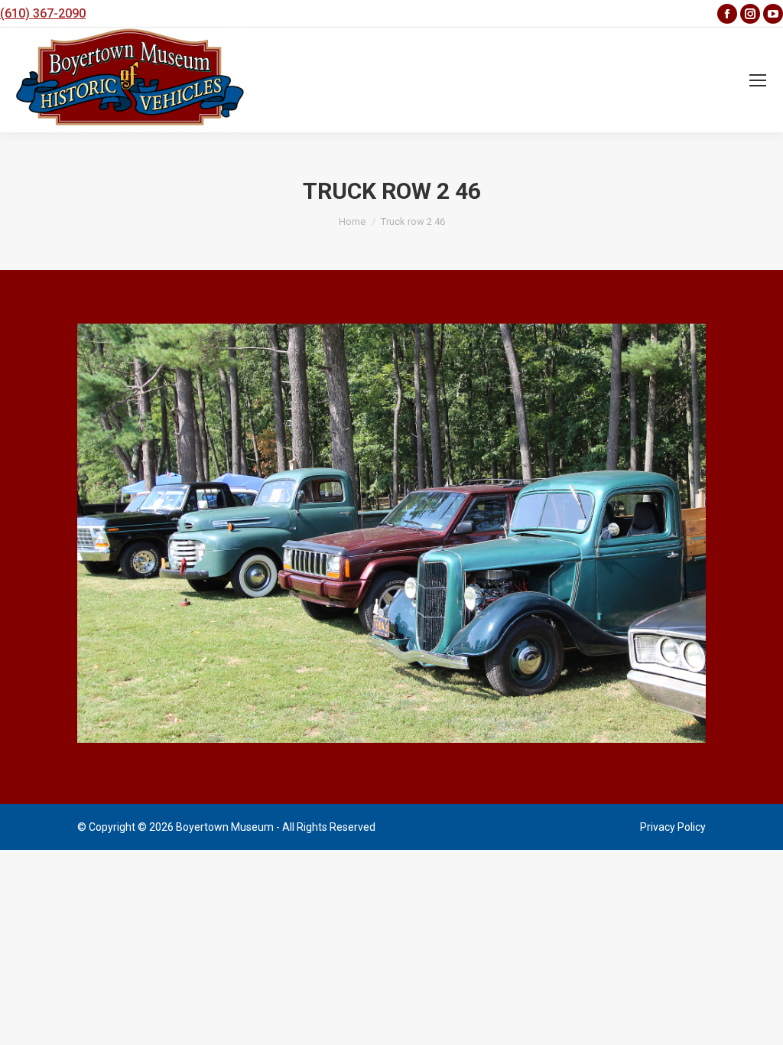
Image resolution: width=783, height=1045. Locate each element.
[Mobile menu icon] (758, 80)
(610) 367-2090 (43, 13)
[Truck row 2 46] (391, 533)
